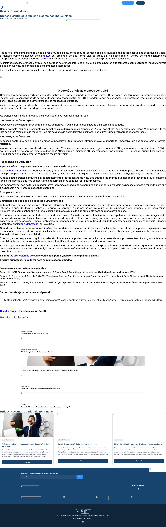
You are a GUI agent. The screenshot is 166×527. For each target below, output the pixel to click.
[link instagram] (83, 512)
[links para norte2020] (31, 497)
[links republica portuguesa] (102, 498)
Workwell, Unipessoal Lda (87, 518)
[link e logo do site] (27, 3)
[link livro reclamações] (83, 522)
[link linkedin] (78, 511)
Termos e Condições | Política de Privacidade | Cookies (96, 515)
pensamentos (42, 55)
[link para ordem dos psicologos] (139, 489)
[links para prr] (68, 498)
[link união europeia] (138, 498)
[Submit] (80, 477)
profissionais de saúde (27, 255)
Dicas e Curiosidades (14, 11)
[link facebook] (87, 512)
